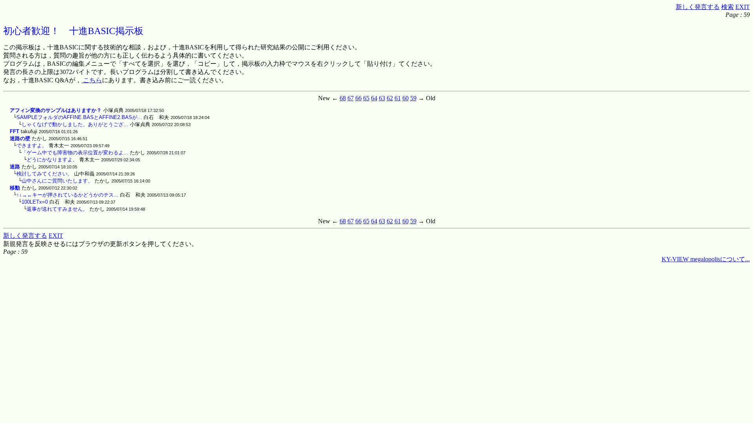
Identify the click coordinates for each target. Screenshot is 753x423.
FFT (14, 131)
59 (413, 98)
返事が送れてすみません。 (57, 209)
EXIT (742, 7)
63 (382, 98)
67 (350, 98)
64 (374, 98)
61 (398, 98)
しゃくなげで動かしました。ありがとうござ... (75, 124)
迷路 (15, 167)
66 (358, 98)
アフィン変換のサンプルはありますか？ (56, 110)
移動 (15, 188)
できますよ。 (31, 145)
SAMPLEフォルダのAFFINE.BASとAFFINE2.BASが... (79, 117)
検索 (727, 7)
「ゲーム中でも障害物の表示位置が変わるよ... (75, 152)
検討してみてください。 (44, 174)
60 (405, 98)
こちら (92, 80)
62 (390, 98)
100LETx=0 (35, 202)
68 (343, 98)
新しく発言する (698, 7)
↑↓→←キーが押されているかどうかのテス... (67, 195)
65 (366, 98)
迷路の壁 (20, 138)
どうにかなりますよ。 (52, 160)
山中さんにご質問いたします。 (57, 181)
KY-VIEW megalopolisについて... (706, 259)
